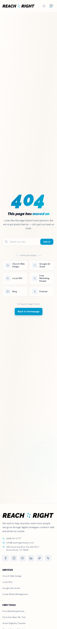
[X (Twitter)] (48, 558)
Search (46, 241)
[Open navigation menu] (51, 6)
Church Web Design (12, 576)
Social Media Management (15, 594)
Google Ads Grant (11, 588)
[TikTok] (39, 558)
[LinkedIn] (31, 558)
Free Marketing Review (13, 611)
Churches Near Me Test (14, 617)
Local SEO (7, 582)
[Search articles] (44, 6)
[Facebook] (5, 558)
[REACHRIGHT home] (18, 6)
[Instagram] (14, 558)
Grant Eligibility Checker (14, 623)
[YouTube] (22, 558)
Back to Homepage (28, 311)
